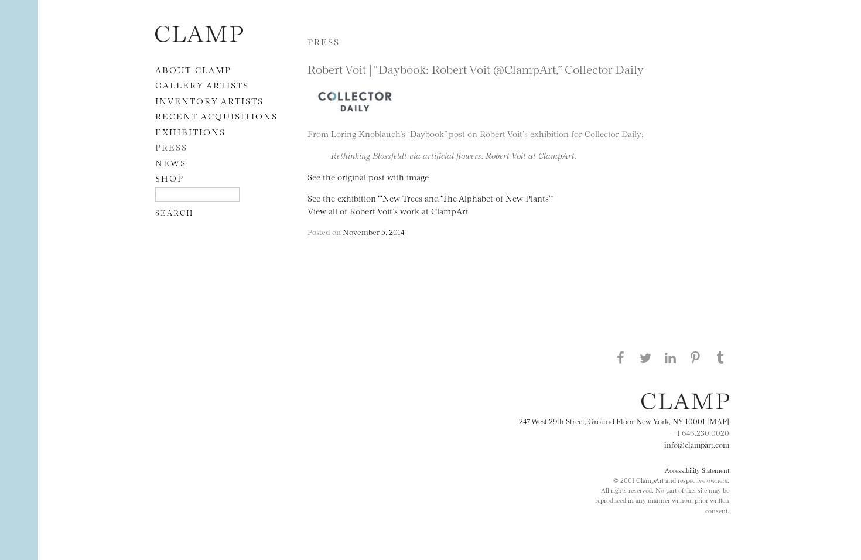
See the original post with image (368, 176)
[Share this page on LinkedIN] (670, 357)
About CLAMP (193, 69)
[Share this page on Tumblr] (720, 357)
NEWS (170, 162)
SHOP (169, 177)
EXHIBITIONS (190, 131)
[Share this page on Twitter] (645, 357)
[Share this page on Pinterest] (695, 357)
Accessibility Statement (697, 470)
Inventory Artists (209, 100)
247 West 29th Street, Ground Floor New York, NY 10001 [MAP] (624, 420)
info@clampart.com (696, 444)
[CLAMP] (199, 38)
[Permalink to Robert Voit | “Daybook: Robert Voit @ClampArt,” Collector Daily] (357, 120)
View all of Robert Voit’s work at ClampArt (388, 210)
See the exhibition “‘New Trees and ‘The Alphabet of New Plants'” (431, 197)
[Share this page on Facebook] (620, 357)
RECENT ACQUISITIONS (216, 115)
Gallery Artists (202, 84)
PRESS (171, 146)
